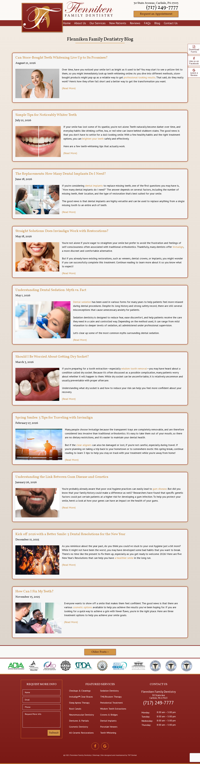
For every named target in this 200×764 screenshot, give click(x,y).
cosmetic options (82, 607)
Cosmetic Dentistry (78, 726)
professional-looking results (139, 77)
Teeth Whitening (108, 732)
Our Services (98, 23)
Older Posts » (100, 652)
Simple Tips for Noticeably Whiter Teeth (46, 115)
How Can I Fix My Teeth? (34, 591)
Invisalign (178, 247)
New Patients (117, 23)
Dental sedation (82, 302)
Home (67, 23)
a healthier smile (124, 558)
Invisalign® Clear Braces (81, 696)
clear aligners (84, 445)
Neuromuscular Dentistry (81, 714)
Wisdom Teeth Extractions (113, 708)
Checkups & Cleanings (80, 690)
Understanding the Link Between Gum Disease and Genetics (61, 477)
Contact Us (171, 23)
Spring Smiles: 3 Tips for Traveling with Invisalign (54, 417)
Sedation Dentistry (109, 690)
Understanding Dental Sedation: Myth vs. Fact (50, 290)
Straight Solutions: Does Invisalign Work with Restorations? (61, 231)
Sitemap (96, 755)
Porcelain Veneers (108, 726)
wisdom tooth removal (134, 368)
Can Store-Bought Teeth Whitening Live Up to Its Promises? (61, 57)
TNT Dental (132, 755)
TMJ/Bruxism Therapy (111, 696)
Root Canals (75, 708)
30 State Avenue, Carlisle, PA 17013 (156, 3)
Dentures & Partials (79, 720)
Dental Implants (108, 720)
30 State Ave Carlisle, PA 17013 (158, 696)
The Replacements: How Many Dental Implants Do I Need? (60, 174)
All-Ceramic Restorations (81, 732)
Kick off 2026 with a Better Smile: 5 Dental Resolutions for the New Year (70, 534)
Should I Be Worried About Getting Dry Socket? (52, 356)
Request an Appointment (156, 14)
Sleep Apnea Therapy (79, 702)
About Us (80, 23)
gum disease (160, 488)
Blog (157, 23)
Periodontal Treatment (111, 702)
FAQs (147, 23)
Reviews (135, 23)
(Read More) (69, 88)
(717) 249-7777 (162, 7)
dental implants (94, 185)
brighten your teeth (93, 138)
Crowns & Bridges (109, 714)
